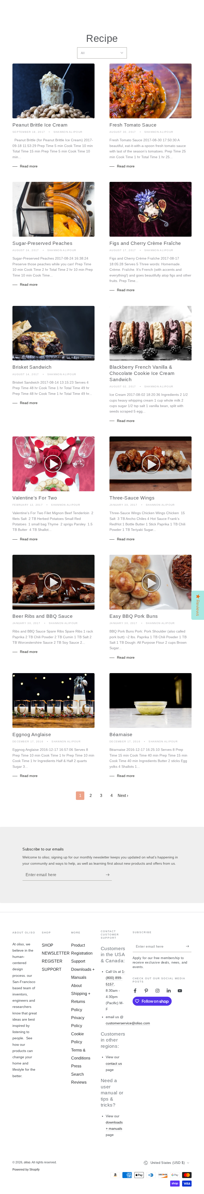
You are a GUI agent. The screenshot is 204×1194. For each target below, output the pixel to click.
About (76, 985)
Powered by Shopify (26, 1169)
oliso (27, 1162)
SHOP (47, 945)
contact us (114, 1063)
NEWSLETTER (56, 953)
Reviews (79, 1082)
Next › (123, 795)
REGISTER (52, 961)
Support (78, 961)
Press (76, 1066)
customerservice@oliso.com (128, 1023)
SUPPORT (51, 969)
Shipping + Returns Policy (80, 1001)
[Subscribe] (109, 874)
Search (77, 1074)
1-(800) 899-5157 (115, 978)
